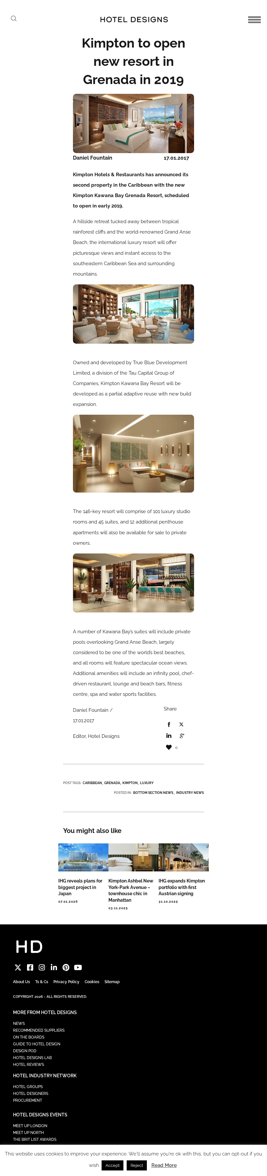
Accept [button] (112, 1165)
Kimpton (130, 783)
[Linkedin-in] (54, 967)
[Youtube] (78, 967)
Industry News (190, 793)
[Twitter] (18, 967)
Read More (164, 1165)
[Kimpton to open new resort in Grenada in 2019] (169, 725)
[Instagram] (42, 967)
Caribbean (92, 783)
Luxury (147, 783)
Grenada (112, 783)
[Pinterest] (66, 967)
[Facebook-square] (30, 967)
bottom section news (153, 793)
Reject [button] (137, 1165)
